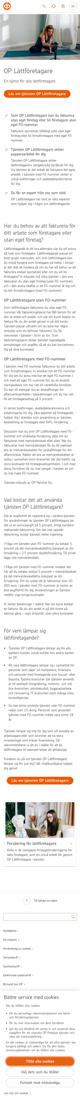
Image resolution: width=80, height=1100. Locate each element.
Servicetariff (10, 957)
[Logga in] (63, 6)
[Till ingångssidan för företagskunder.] (7, 6)
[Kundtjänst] (53, 6)
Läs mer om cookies (16, 1093)
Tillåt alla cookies (40, 1061)
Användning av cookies (17, 948)
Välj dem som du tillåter (40, 1072)
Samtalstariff (11, 966)
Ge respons (10, 939)
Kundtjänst (10, 931)
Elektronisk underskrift (17, 975)
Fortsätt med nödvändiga (40, 1082)
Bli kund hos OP (13, 984)
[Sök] (44, 6)
